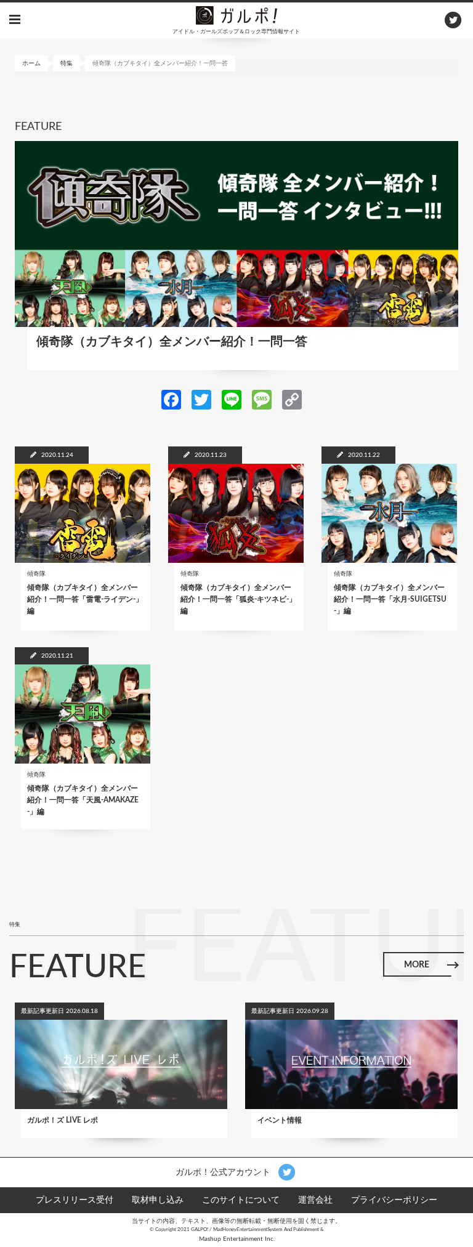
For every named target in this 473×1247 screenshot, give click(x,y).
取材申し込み (158, 1200)
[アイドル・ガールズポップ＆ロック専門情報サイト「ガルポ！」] (236, 14)
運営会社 (315, 1200)
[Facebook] (171, 399)
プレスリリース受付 (74, 1200)
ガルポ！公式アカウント (224, 1172)
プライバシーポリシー (394, 1200)
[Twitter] (201, 399)
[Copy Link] (292, 399)
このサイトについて (241, 1200)
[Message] (262, 399)
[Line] (231, 399)
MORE (416, 965)
